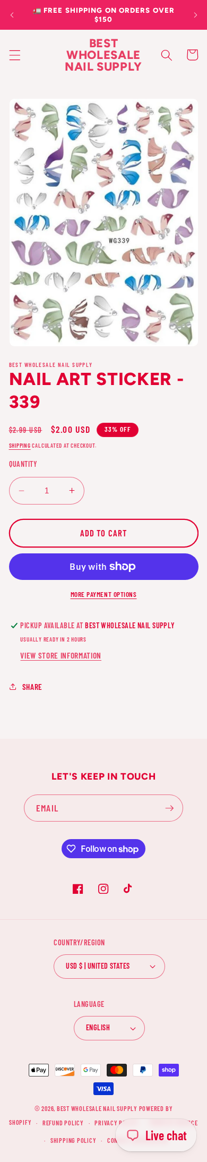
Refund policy (63, 1122)
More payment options (104, 594)
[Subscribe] (169, 808)
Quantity (23, 463)
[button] (14, 54)
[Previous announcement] (11, 15)
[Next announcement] (195, 15)
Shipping (20, 445)
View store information (60, 655)
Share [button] (32, 686)
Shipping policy (73, 1140)
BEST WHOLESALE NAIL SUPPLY (98, 1108)
